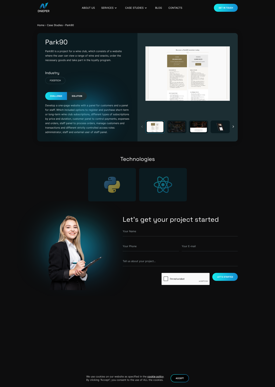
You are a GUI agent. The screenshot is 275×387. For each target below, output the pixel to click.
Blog (158, 7)
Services (107, 7)
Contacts (175, 7)
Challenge (56, 96)
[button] (233, 126)
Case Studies (134, 7)
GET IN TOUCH (226, 7)
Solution (77, 96)
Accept (180, 378)
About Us (88, 7)
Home (40, 25)
